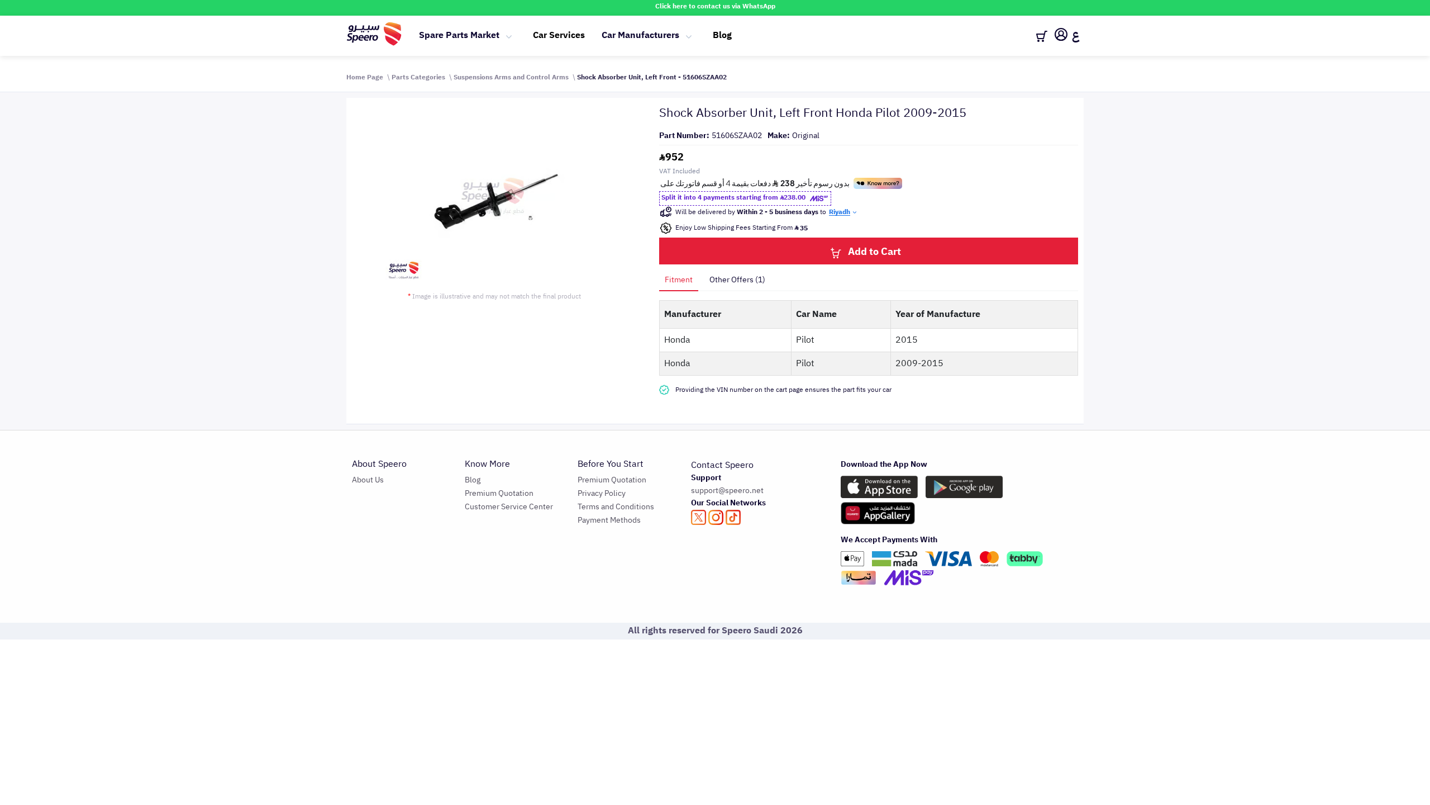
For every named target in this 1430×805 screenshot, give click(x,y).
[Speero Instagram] (715, 517)
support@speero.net (727, 490)
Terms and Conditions (616, 507)
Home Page (364, 77)
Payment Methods (609, 520)
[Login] (1061, 36)
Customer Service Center (509, 507)
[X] (698, 517)
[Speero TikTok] (733, 517)
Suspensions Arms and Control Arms (511, 77)
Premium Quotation (499, 493)
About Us (368, 480)
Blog (722, 35)
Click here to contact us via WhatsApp (715, 6)
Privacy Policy (602, 493)
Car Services (559, 35)
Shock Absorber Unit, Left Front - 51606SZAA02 (652, 77)
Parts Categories (418, 77)
